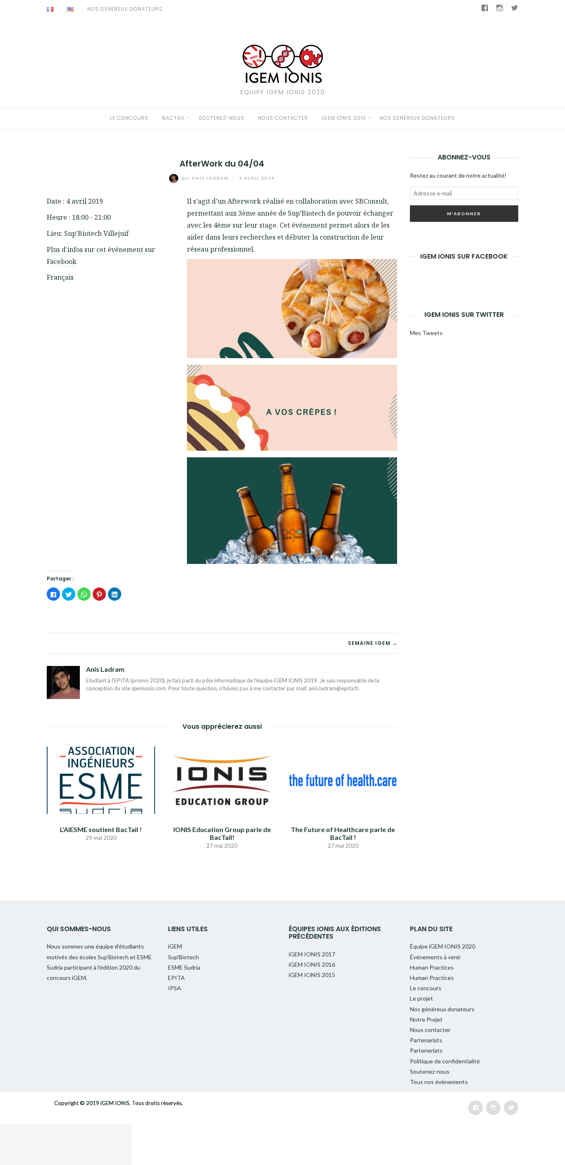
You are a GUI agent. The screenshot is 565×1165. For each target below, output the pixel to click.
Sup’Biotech (114, 957)
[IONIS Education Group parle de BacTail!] (222, 779)
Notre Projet (426, 1019)
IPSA (174, 987)
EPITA (176, 977)
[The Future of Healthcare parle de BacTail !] (343, 779)
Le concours (129, 117)
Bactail (173, 117)
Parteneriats (426, 1050)
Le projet (421, 998)
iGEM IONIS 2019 (344, 117)
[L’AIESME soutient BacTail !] (101, 779)
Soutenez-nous (221, 117)
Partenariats (426, 1040)
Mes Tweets (426, 332)
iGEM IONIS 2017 (312, 954)
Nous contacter (283, 117)
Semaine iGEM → (372, 643)
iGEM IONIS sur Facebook (464, 256)
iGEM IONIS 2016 (312, 964)
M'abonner (464, 213)
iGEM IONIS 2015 (312, 974)
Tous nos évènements (439, 1081)
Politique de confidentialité (445, 1061)
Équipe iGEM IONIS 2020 (442, 946)
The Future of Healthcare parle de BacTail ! (343, 833)
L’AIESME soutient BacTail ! (101, 829)
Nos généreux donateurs (125, 8)
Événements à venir (435, 957)
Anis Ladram (206, 178)
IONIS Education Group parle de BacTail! (222, 833)
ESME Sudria (184, 967)
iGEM (79, 977)
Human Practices (432, 967)
